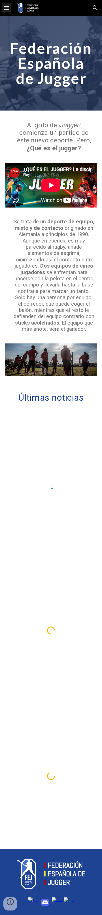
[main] (51, 63)
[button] (7, 8)
